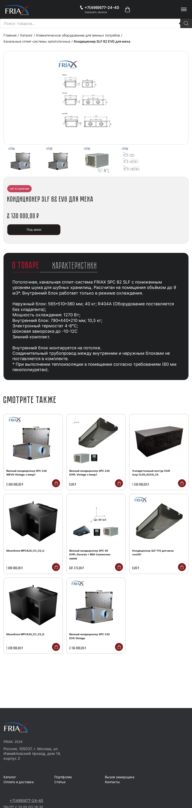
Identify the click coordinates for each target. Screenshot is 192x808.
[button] (127, 9)
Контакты (112, 782)
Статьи (59, 782)
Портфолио (63, 777)
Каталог (10, 777)
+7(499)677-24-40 (26, 800)
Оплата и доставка (19, 782)
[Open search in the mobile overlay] (96, 23)
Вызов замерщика (119, 777)
